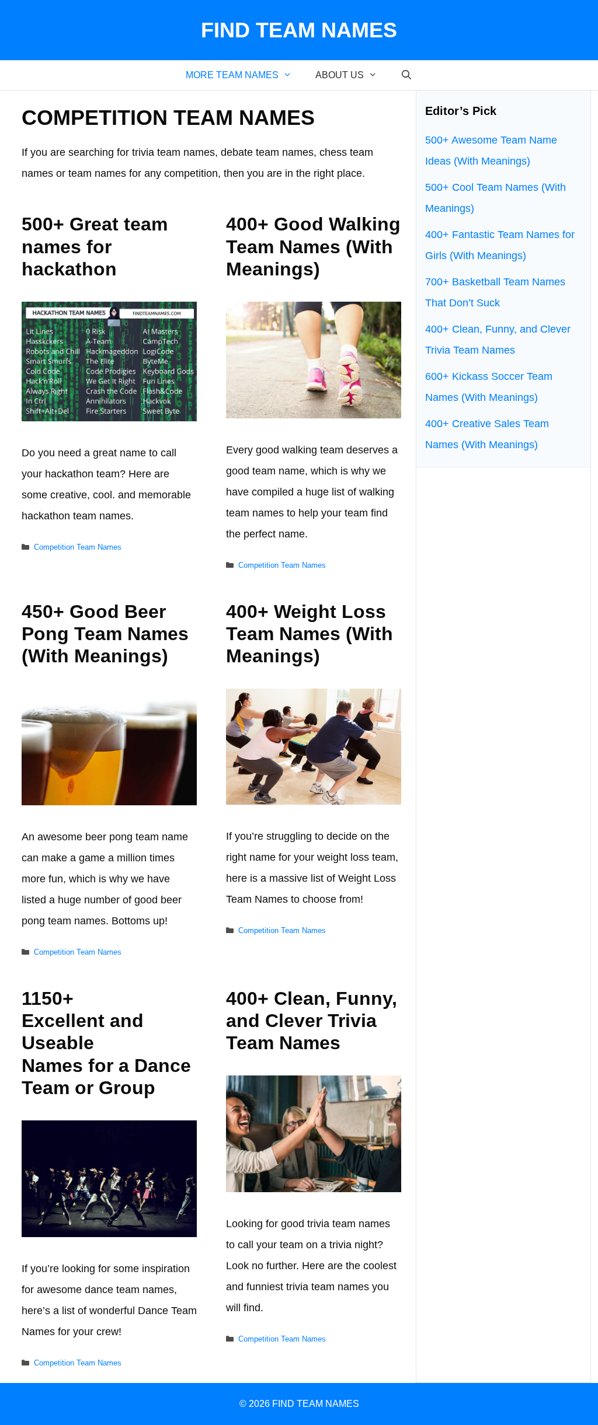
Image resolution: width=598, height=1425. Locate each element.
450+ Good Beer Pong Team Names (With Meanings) (105, 634)
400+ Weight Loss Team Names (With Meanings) (309, 634)
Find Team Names (299, 30)
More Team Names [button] (232, 75)
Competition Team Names (77, 547)
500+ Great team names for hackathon (95, 247)
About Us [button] (339, 75)
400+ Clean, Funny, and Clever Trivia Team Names (311, 1021)
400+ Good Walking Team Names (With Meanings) (313, 247)
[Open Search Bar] (407, 75)
